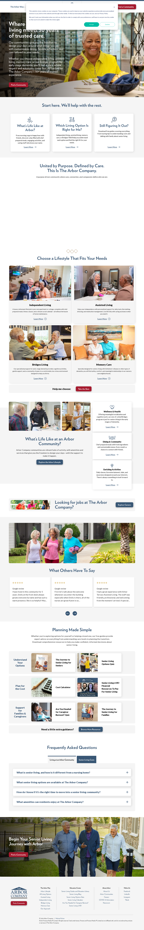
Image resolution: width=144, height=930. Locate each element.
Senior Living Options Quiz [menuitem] (75, 897)
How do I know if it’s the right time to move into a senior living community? (59, 792)
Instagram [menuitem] (127, 897)
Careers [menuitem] (106, 897)
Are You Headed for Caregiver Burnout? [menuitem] (75, 903)
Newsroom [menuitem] (106, 903)
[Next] (75, 613)
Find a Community (126, 7)
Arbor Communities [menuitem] (106, 894)
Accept (91, 24)
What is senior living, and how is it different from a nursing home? (53, 772)
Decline (107, 24)
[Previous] (67, 613)
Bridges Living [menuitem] (45, 903)
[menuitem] (18, 6)
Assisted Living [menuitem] (45, 897)
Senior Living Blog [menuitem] (75, 894)
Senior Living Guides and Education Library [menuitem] (75, 891)
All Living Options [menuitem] (45, 894)
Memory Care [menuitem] (45, 906)
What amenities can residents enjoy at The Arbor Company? (50, 801)
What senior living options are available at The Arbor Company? (52, 782)
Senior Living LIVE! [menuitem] (75, 906)
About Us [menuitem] (106, 891)
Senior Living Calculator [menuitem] (75, 900)
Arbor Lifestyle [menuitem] (45, 891)
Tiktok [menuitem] (127, 900)
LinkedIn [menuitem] (127, 894)
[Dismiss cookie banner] (114, 7)
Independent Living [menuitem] (45, 900)
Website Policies (59, 918)
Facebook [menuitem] (127, 891)
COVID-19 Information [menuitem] (106, 900)
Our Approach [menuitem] (45, 909)
